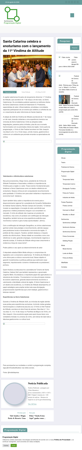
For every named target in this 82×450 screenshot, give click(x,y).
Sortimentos (65, 219)
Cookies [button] (6, 445)
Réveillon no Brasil (68, 215)
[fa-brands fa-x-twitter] (69, 2)
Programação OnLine (10, 92)
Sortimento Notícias (69, 227)
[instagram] (75, 2)
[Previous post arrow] (3, 415)
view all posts (32, 404)
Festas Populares (66, 202)
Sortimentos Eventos (69, 232)
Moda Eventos (67, 249)
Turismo (63, 176)
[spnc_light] (79, 15)
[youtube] (78, 2)
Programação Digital (67, 171)
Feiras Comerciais (68, 236)
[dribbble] (72, 2)
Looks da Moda (67, 253)
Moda (63, 245)
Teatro (63, 162)
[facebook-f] (66, 2)
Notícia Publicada (26, 92)
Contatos (64, 267)
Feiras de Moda (68, 258)
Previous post (22, 413)
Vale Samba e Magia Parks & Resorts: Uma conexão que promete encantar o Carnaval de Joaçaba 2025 (16, 417)
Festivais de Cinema (67, 167)
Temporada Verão (68, 179)
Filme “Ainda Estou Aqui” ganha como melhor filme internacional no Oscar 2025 (38, 417)
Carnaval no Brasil (68, 210)
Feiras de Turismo (68, 193)
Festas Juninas (67, 206)
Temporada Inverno (69, 184)
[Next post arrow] (51, 415)
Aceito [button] (14, 445)
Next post (32, 413)
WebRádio (64, 262)
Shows (63, 158)
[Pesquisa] (77, 15)
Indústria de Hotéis (69, 197)
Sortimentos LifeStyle (69, 223)
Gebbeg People (68, 241)
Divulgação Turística (69, 188)
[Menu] (72, 15)
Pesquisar (74, 48)
